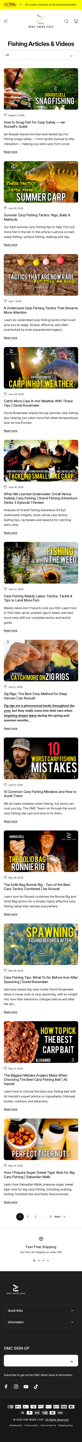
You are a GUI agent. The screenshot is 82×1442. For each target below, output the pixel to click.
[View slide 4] (48, 1260)
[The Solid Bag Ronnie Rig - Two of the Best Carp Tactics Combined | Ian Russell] (41, 851)
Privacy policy (31, 1425)
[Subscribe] (71, 1362)
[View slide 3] (43, 1260)
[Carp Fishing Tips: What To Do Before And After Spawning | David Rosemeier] (41, 944)
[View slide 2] (38, 1260)
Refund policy (15, 1425)
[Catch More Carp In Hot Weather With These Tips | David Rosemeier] (41, 368)
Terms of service (48, 1425)
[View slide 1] (34, 1260)
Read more (10, 151)
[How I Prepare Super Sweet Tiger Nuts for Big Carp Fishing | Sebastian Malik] (41, 1139)
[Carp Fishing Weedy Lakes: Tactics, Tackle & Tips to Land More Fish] (41, 562)
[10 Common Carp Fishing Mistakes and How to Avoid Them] (41, 758)
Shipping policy (65, 1425)
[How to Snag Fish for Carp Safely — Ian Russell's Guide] (41, 89)
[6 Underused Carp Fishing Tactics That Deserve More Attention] (41, 275)
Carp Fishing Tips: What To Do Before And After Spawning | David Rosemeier (41, 979)
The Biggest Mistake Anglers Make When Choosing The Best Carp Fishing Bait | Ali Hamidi (35, 1079)
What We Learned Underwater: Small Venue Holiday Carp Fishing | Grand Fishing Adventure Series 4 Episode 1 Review (40, 498)
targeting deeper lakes (20, 715)
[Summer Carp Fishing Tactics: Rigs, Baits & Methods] (41, 182)
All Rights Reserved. (57, 1419)
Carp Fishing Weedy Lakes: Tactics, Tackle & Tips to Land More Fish (38, 598)
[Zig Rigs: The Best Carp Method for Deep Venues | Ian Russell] (41, 660)
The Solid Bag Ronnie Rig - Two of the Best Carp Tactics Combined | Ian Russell (37, 887)
